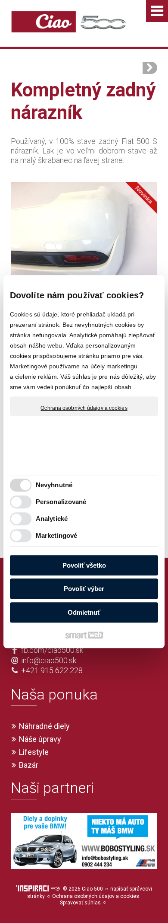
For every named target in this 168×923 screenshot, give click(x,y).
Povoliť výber (84, 588)
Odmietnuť (84, 612)
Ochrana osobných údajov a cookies (83, 408)
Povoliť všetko (84, 565)
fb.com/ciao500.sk (52, 650)
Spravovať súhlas (80, 903)
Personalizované (61, 501)
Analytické (52, 518)
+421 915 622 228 (52, 670)
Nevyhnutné (54, 485)
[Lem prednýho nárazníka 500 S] (150, 68)
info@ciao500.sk (48, 660)
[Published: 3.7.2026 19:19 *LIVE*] (55, 889)
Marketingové (56, 535)
